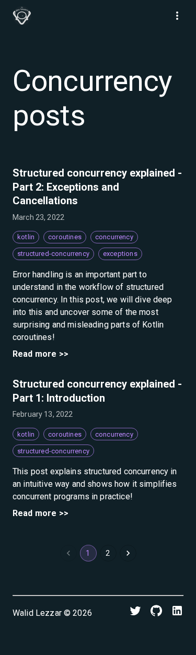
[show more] (177, 15)
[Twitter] (135, 613)
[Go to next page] (128, 553)
